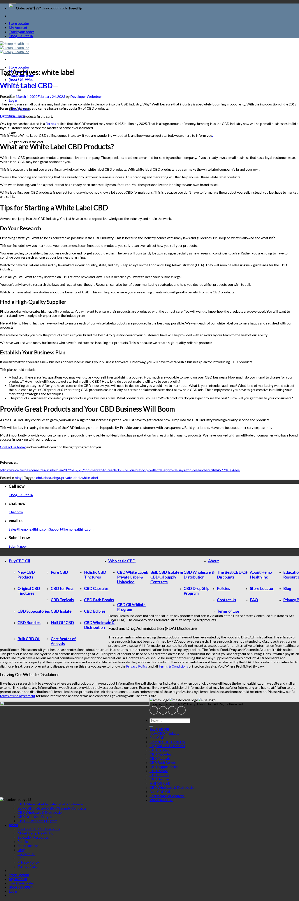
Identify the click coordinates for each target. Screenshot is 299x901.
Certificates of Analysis (63, 641)
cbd (39, 477)
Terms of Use (228, 611)
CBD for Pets (62, 588)
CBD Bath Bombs (99, 599)
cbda (47, 477)
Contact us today (13, 447)
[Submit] (19, 90)
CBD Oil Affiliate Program (131, 607)
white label (89, 477)
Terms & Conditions (173, 666)
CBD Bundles (29, 622)
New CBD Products (26, 574)
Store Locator (19, 23)
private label (70, 477)
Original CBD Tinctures (29, 591)
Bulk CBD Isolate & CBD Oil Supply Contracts (166, 577)
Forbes (51, 123)
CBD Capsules (96, 588)
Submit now (17, 546)
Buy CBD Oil (19, 560)
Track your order (21, 32)
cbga (56, 477)
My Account (18, 27)
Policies (223, 588)
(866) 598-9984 (21, 36)
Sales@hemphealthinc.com (29, 529)
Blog (287, 588)
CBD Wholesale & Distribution (99, 625)
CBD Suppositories (34, 611)
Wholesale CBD (121, 560)
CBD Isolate (61, 611)
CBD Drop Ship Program (196, 591)
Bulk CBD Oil (29, 638)
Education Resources (33, 837)
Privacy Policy (137, 666)
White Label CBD (26, 85)
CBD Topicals (62, 599)
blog (18, 477)
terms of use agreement (17, 696)
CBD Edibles (95, 611)
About (213, 560)
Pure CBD (59, 572)
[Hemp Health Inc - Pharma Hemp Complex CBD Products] (14, 47)
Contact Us (226, 599)
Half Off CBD (62, 622)
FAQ (254, 599)
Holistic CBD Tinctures (95, 574)
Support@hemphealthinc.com (71, 529)
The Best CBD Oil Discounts (232, 574)
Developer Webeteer (86, 96)
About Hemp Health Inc (261, 574)
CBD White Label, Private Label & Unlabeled (132, 577)
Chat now (16, 512)
